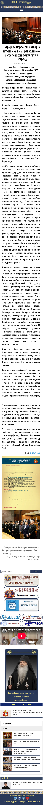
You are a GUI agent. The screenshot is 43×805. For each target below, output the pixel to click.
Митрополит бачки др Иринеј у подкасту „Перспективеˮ (24, 734)
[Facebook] (19, 798)
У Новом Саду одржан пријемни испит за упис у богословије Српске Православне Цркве (27, 751)
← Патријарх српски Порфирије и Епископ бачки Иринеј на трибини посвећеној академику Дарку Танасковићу (20, 550)
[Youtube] (27, 798)
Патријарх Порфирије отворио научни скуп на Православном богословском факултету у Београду (21, 53)
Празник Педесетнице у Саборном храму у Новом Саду (25, 766)
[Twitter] (15, 798)
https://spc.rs (35, 452)
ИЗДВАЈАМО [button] (7, 723)
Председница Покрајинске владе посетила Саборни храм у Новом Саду (27, 758)
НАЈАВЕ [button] (5, 728)
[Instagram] (23, 798)
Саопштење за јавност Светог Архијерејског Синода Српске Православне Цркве (27, 713)
